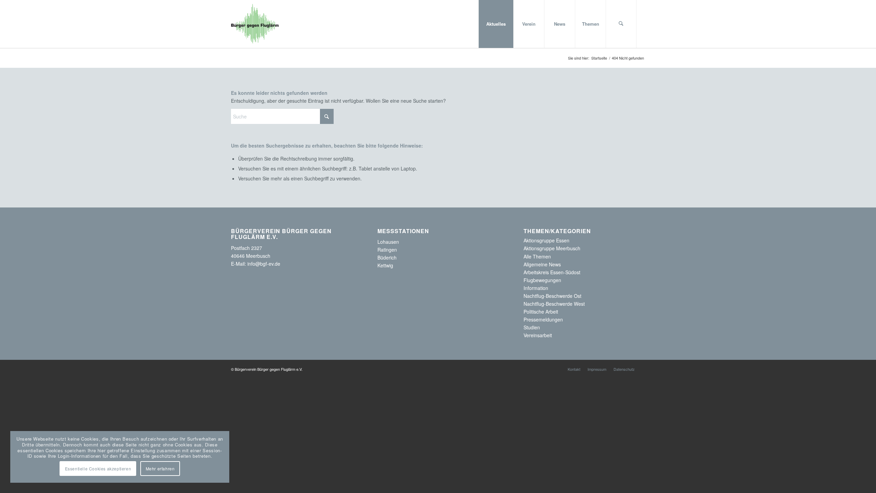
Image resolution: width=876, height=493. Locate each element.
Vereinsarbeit (538, 335)
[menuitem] (495, 24)
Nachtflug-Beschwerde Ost (552, 295)
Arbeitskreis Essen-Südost (552, 272)
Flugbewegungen (542, 280)
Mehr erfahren (160, 468)
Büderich (387, 257)
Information (536, 288)
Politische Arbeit (541, 311)
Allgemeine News (542, 264)
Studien (532, 327)
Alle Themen (537, 256)
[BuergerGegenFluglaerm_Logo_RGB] (255, 24)
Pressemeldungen (543, 319)
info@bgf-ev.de (263, 263)
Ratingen (387, 249)
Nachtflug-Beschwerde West (554, 303)
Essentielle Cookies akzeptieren (98, 468)
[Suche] (621, 24)
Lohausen (388, 241)
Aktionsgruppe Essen (546, 240)
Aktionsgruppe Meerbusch (552, 248)
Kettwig (385, 265)
